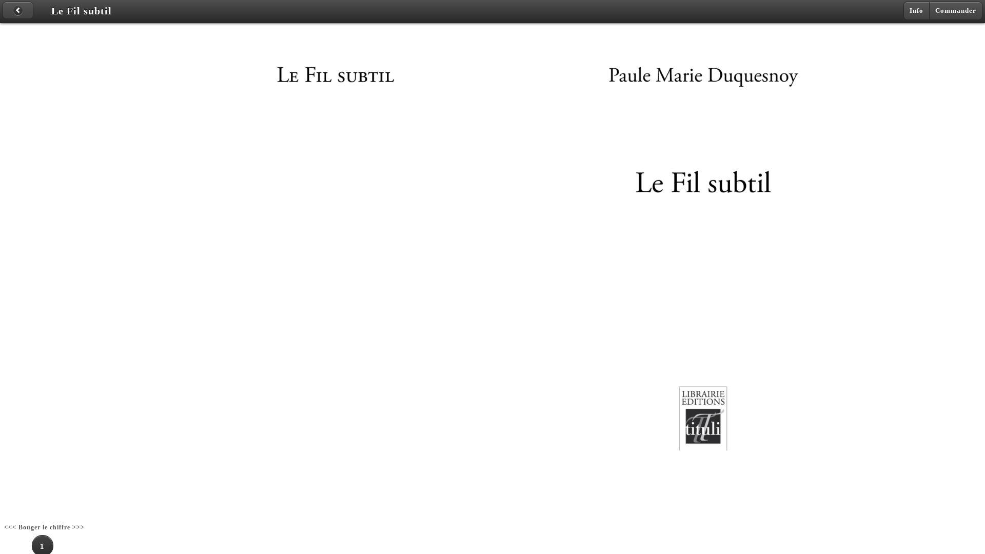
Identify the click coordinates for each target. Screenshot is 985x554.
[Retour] (18, 10)
